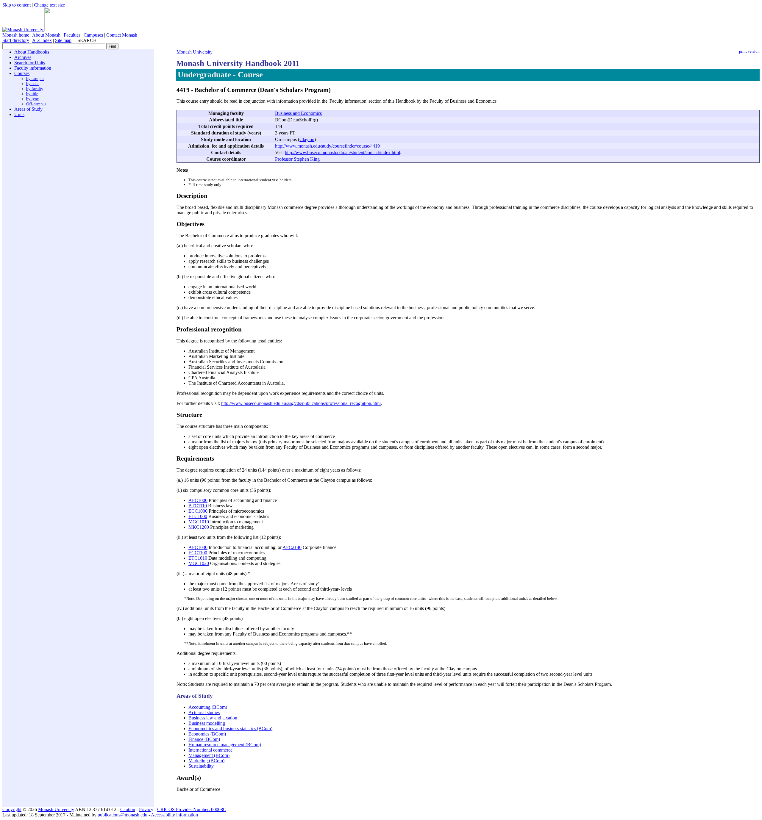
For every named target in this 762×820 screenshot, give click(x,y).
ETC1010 (197, 558)
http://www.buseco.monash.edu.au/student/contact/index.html (342, 152)
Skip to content (16, 4)
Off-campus (36, 103)
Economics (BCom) (207, 733)
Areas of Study (28, 109)
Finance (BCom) (204, 739)
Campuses (93, 34)
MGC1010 (198, 521)
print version (749, 51)
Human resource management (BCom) (224, 744)
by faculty (34, 88)
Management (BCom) (208, 755)
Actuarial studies (204, 712)
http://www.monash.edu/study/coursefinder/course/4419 (327, 145)
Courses (21, 73)
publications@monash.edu (122, 814)
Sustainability (201, 766)
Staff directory (15, 40)
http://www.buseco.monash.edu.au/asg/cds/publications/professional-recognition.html (301, 403)
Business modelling (206, 723)
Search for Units (29, 62)
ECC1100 (197, 552)
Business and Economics (298, 113)
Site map (63, 40)
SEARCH (87, 40)
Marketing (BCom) (206, 760)
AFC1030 (197, 547)
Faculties (72, 34)
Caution (127, 809)
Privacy (146, 809)
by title (32, 93)
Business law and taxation (212, 717)
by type (32, 98)
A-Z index (42, 40)
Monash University (195, 51)
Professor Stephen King (297, 159)
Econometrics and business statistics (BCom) (230, 728)
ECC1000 (197, 511)
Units (19, 114)
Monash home (15, 34)
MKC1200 (198, 527)
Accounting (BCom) (207, 707)
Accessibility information (174, 814)
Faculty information (32, 68)
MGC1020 (198, 563)
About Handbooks (31, 51)
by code (32, 83)
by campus (35, 78)
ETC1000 (197, 516)
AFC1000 (197, 500)
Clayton (306, 139)
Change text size (49, 4)
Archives (22, 57)
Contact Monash (121, 34)
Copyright (11, 809)
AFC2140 (292, 547)
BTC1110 (197, 505)
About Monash (46, 34)
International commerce (210, 749)
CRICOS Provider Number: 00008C (191, 809)
